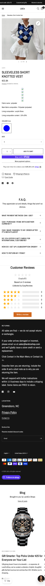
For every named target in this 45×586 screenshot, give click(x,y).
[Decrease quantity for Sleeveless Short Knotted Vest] (4, 151)
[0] (41, 8)
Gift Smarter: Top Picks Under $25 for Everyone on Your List (22, 558)
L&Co (22, 9)
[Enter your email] (40, 438)
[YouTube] (15, 392)
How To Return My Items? (13, 253)
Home (3, 15)
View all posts (22, 501)
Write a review (22, 314)
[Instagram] (10, 391)
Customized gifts (19, 2)
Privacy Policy (9, 412)
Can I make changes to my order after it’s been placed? (20, 231)
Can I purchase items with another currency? (18, 223)
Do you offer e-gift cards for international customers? (16, 239)
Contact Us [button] (5, 418)
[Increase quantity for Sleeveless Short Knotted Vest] (10, 151)
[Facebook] (4, 391)
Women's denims (34, 2)
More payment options (22, 161)
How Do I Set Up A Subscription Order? (19, 246)
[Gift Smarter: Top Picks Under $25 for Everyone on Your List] (22, 526)
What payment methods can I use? (17, 215)
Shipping (4, 84)
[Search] (38, 8)
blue (6, 128)
